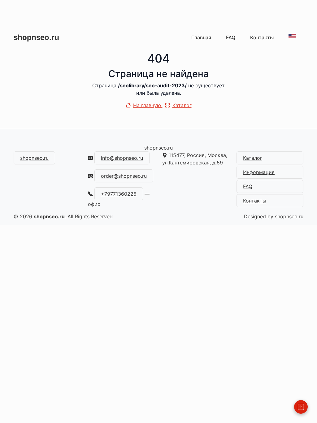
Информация (259, 172)
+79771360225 (119, 194)
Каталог (182, 105)
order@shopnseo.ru (124, 176)
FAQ (230, 37)
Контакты (262, 37)
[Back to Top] (301, 407)
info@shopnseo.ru (122, 158)
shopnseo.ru (36, 37)
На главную (148, 105)
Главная (201, 37)
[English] (292, 36)
